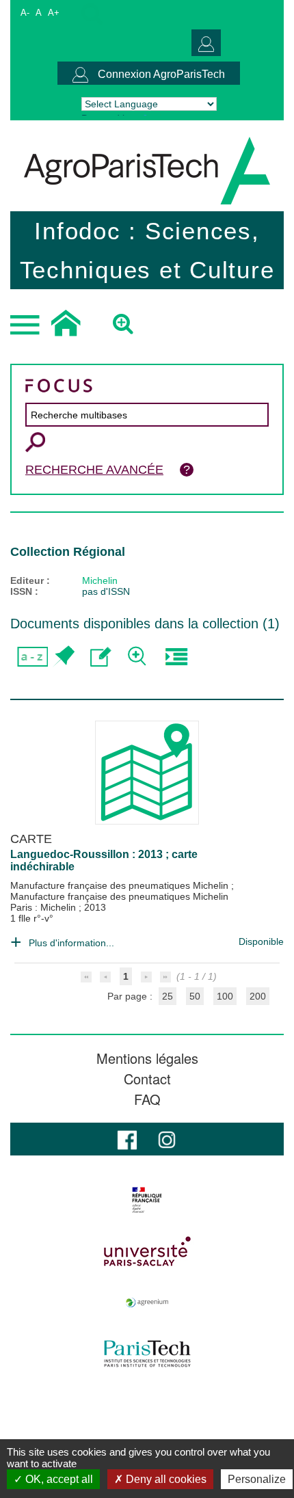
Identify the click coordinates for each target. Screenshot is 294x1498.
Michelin (100, 580)
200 (258, 996)
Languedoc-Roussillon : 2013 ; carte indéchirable (104, 860)
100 (225, 996)
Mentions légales (147, 1058)
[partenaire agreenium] (147, 1302)
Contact (147, 1079)
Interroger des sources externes (176, 657)
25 (167, 996)
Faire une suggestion (100, 657)
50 (194, 996)
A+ (53, 13)
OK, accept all (58, 1479)
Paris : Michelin (44, 907)
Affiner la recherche (138, 657)
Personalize (257, 1479)
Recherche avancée (94, 470)
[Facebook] (127, 1139)
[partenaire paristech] (147, 1354)
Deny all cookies (164, 1479)
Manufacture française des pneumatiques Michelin (120, 885)
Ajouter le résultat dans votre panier (63, 657)
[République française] (147, 1200)
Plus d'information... (71, 942)
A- (25, 13)
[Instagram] (167, 1139)
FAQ (147, 1099)
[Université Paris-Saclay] (147, 1251)
